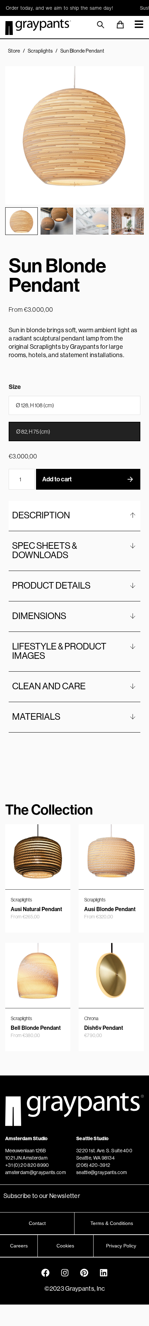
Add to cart (57, 479)
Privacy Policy (121, 1245)
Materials (36, 716)
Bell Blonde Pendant (36, 1027)
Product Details (51, 585)
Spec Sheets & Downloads (44, 550)
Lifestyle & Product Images (59, 651)
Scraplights (40, 50)
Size (15, 387)
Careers (19, 1245)
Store (14, 50)
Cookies (65, 1245)
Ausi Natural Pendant (36, 909)
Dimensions (39, 615)
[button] (21, 221)
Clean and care (49, 686)
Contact (37, 1223)
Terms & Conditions (111, 1223)
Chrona (91, 1018)
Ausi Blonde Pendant (109, 909)
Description (41, 515)
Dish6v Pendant (103, 1027)
